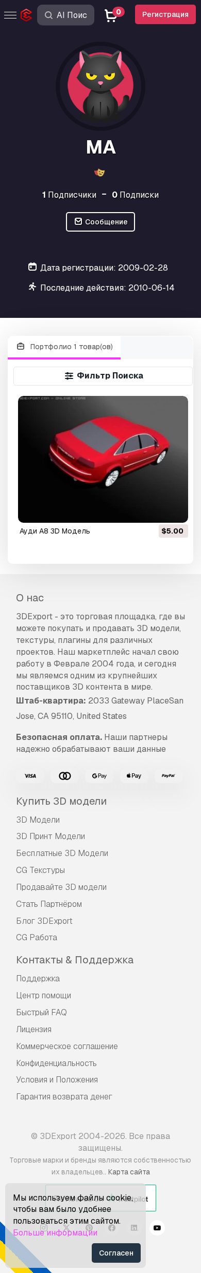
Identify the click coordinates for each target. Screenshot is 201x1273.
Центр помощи (43, 995)
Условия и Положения (57, 1079)
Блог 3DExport (44, 921)
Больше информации (55, 1232)
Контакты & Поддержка (74, 959)
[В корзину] (152, 508)
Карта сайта (129, 1171)
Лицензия (34, 1029)
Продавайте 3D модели (61, 887)
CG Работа (36, 937)
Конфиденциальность (56, 1063)
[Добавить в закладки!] (173, 508)
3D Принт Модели (50, 836)
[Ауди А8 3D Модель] (103, 459)
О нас (30, 597)
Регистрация (165, 14)
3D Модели (38, 819)
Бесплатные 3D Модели (62, 853)
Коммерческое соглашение (67, 1046)
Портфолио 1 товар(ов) (70, 346)
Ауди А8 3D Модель (55, 531)
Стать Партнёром (49, 904)
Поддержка (38, 978)
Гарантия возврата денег (64, 1096)
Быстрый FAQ (41, 1012)
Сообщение (105, 221)
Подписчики (69, 194)
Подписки (135, 194)
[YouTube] (157, 1229)
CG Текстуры (40, 870)
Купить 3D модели (61, 801)
